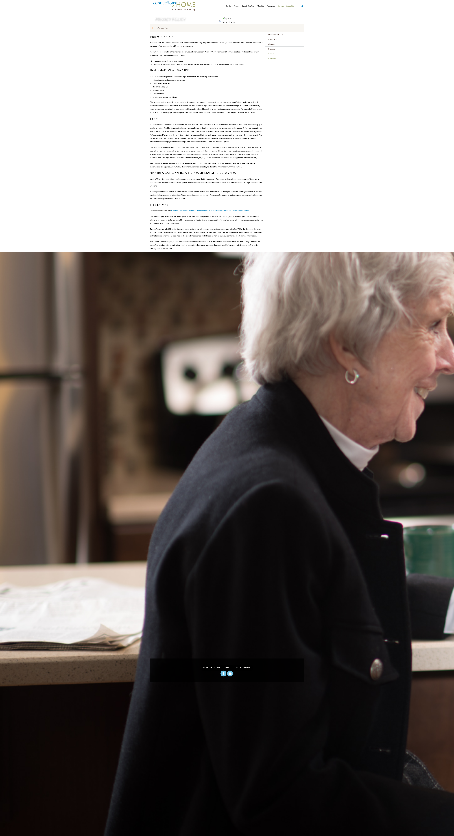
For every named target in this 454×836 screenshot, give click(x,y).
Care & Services (248, 6)
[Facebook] (223, 673)
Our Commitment (232, 6)
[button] (302, 6)
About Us (260, 6)
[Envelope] (230, 673)
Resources (271, 6)
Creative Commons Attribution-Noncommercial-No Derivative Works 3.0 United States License (210, 210)
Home (154, 28)
